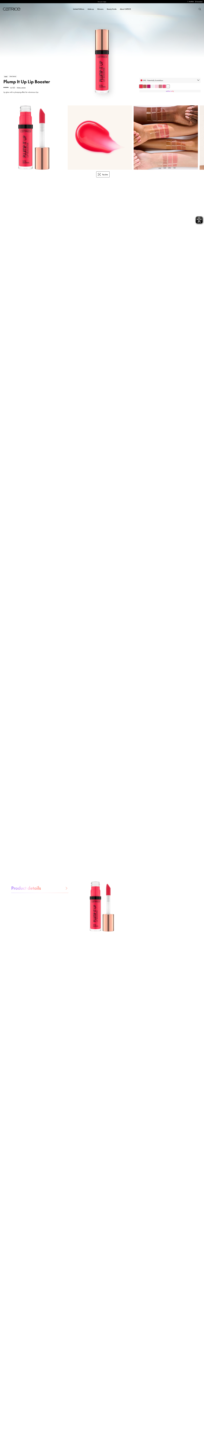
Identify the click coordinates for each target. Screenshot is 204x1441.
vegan (5, 76)
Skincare (100, 9)
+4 (168, 86)
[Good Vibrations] (164, 86)
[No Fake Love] (156, 86)
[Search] (199, 9)
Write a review (21, 87)
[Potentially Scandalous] (141, 86)
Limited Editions (78, 9)
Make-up (91, 9)
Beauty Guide (112, 9)
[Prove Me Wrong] (160, 86)
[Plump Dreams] (145, 86)
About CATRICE (125, 9)
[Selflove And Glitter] (148, 86)
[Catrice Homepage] (14, 9)
